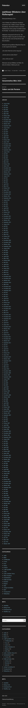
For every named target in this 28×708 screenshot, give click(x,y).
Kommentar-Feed (7, 609)
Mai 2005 (6, 445)
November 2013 (7, 316)
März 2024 (6, 162)
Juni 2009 (6, 383)
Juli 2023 (6, 178)
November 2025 (7, 121)
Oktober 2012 (7, 328)
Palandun (6, 5)
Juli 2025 (6, 129)
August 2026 (6, 103)
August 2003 (6, 473)
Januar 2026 (6, 117)
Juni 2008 (6, 399)
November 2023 (7, 170)
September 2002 (7, 487)
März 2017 (6, 272)
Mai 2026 (6, 109)
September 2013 (7, 318)
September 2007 (7, 415)
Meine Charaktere (8, 575)
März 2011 (6, 350)
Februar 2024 (7, 164)
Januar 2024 (6, 166)
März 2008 (6, 405)
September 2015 (7, 290)
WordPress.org (7, 611)
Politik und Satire (7, 579)
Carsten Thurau (7, 70)
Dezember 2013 (7, 314)
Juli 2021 (6, 226)
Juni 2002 (6, 491)
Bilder (5, 557)
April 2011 (6, 348)
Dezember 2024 (7, 144)
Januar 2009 (6, 393)
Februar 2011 (7, 352)
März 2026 (6, 113)
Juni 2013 (6, 320)
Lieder (5, 571)
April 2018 (6, 264)
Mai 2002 (6, 493)
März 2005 (6, 449)
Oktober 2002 (7, 485)
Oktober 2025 (7, 123)
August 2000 (6, 519)
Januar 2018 (6, 268)
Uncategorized (7, 591)
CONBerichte (7, 559)
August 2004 (6, 461)
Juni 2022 (6, 204)
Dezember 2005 (7, 431)
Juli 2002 (6, 489)
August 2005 (6, 439)
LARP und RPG (7, 569)
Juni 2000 (6, 521)
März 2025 (6, 137)
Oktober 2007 (7, 413)
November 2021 (7, 218)
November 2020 (7, 242)
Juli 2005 (6, 441)
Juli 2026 (6, 105)
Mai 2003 (6, 477)
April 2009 (6, 387)
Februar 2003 (7, 479)
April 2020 (6, 256)
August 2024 (6, 152)
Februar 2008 (7, 407)
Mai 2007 (6, 421)
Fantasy (5, 565)
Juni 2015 (6, 294)
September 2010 (7, 361)
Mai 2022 (6, 206)
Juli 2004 (6, 463)
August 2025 (6, 127)
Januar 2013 (6, 324)
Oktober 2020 (7, 244)
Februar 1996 (7, 533)
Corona (5, 561)
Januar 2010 (6, 369)
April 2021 (6, 232)
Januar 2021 (6, 238)
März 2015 (6, 300)
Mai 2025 (6, 133)
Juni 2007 (6, 419)
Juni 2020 (6, 252)
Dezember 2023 (7, 168)
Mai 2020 (6, 254)
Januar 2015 (6, 304)
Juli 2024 (6, 154)
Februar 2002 (7, 497)
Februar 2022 (7, 212)
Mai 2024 (6, 158)
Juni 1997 (6, 527)
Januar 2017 (6, 274)
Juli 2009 (6, 381)
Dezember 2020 (7, 240)
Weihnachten (6, 593)
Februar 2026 (7, 115)
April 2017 (6, 270)
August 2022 (6, 200)
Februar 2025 (7, 140)
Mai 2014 (6, 310)
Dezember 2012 (7, 326)
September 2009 (7, 377)
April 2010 (6, 365)
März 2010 (6, 367)
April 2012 (6, 332)
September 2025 (7, 125)
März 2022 (6, 210)
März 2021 (6, 234)
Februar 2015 (7, 302)
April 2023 (6, 184)
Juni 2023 (6, 180)
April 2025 (6, 135)
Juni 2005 (6, 443)
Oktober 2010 (7, 359)
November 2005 (7, 433)
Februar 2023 (7, 188)
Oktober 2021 (7, 220)
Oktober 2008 (7, 397)
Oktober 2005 (7, 435)
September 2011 (7, 342)
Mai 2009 (6, 385)
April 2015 (6, 298)
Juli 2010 (6, 363)
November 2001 (7, 501)
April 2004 (6, 469)
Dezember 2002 (7, 481)
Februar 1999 (7, 525)
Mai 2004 (6, 467)
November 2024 (7, 146)
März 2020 (6, 258)
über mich (4, 696)
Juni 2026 (6, 107)
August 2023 (6, 176)
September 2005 (7, 437)
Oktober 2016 (7, 280)
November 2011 (7, 338)
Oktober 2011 (7, 340)
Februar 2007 (7, 423)
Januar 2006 (6, 429)
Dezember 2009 (7, 371)
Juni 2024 (6, 156)
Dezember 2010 (7, 357)
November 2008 (7, 395)
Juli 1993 (6, 537)
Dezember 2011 (7, 336)
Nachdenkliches (7, 577)
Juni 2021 (6, 228)
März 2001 (6, 511)
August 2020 (6, 248)
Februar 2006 (7, 427)
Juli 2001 (6, 505)
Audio (5, 555)
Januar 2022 (6, 214)
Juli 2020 (6, 250)
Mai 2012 (6, 330)
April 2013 (6, 322)
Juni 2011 (6, 346)
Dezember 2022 (7, 192)
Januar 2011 (6, 355)
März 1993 (6, 539)
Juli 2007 (6, 417)
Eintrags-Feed (7, 607)
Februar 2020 (7, 260)
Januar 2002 (6, 499)
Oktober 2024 (7, 148)
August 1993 (6, 535)
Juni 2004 (6, 465)
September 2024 (7, 150)
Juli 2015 (6, 292)
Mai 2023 (6, 182)
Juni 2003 (6, 475)
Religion (5, 583)
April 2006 (6, 425)
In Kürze (20, 70)
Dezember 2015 (7, 286)
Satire (24, 70)
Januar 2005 (6, 453)
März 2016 (6, 284)
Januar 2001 (6, 515)
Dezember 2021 (7, 216)
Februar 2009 (7, 391)
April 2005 (6, 447)
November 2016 (7, 278)
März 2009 (6, 389)
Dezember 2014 (7, 306)
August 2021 (6, 224)
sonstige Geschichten (8, 587)
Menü (23, 5)
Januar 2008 (6, 409)
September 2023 (7, 174)
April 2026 (6, 111)
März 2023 (6, 186)
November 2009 (7, 373)
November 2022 (7, 194)
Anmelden (6, 605)
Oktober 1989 (7, 543)
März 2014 (6, 312)
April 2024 (6, 160)
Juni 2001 (6, 507)
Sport (5, 589)
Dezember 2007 (7, 411)
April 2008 (6, 403)
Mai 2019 (6, 262)
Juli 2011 (6, 344)
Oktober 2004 (7, 459)
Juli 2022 (6, 202)
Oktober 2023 (7, 172)
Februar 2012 (7, 334)
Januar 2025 (6, 142)
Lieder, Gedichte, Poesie (9, 573)
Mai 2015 (6, 296)
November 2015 (7, 288)
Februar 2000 (7, 523)
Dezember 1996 (7, 531)
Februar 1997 (7, 529)
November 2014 (7, 308)
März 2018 (6, 266)
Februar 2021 (7, 236)
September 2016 (7, 282)
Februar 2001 (7, 513)
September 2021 (7, 222)
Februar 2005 (7, 451)
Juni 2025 (6, 131)
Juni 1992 (6, 541)
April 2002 (6, 495)
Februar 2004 (7, 471)
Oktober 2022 (7, 196)
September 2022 (7, 198)
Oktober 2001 (7, 503)
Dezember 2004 (7, 455)
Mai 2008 (6, 401)
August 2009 (6, 379)
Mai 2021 (6, 230)
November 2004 (7, 457)
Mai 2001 (6, 509)
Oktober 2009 (7, 375)
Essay (5, 563)
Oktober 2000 (7, 517)
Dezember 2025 (7, 119)
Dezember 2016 (7, 276)
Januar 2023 (6, 190)
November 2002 (7, 483)
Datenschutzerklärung (7, 699)
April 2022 (6, 208)
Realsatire (6, 581)
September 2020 (7, 246)
